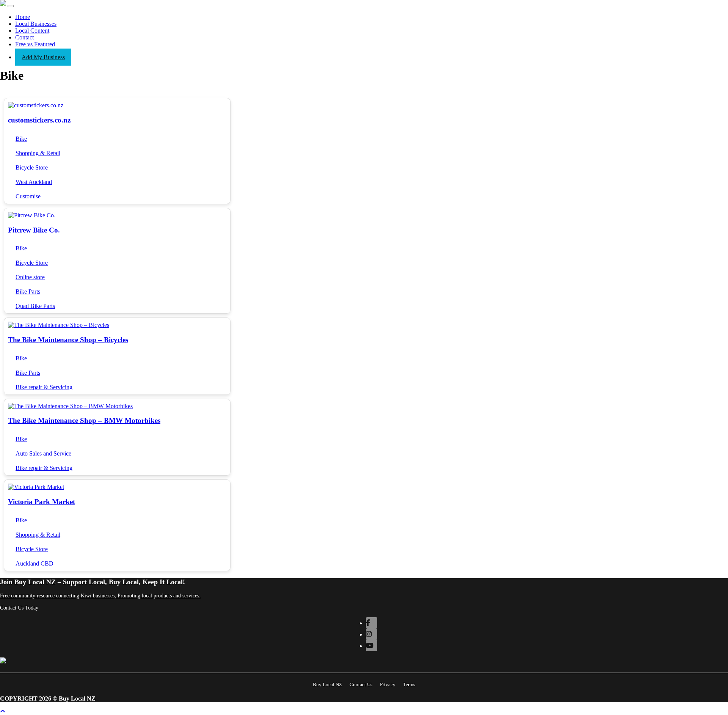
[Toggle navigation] (11, 6)
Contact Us (361, 684)
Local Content (32, 30)
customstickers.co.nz (39, 120)
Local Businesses (35, 23)
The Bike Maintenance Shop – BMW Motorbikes (84, 420)
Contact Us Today (19, 608)
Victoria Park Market (41, 502)
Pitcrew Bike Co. (34, 230)
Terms (409, 684)
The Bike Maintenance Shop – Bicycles (68, 340)
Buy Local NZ (327, 684)
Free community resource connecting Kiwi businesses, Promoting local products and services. (100, 596)
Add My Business (43, 57)
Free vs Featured (35, 44)
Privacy (387, 684)
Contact (24, 37)
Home (22, 17)
